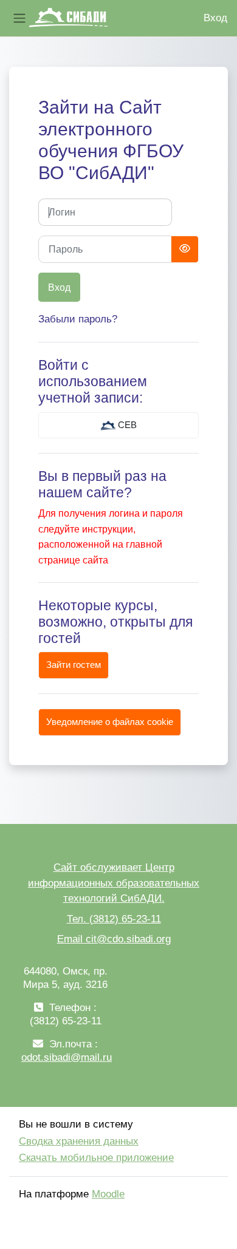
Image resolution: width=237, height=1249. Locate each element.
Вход (215, 18)
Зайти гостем (73, 665)
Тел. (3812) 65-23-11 (114, 919)
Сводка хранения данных (79, 1141)
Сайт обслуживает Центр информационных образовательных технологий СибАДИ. (113, 883)
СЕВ (126, 425)
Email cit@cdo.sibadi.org (114, 939)
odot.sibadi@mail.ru (66, 1057)
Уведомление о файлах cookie (109, 722)
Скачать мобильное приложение (96, 1157)
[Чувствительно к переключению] (185, 249)
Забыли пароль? (77, 319)
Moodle (108, 1194)
